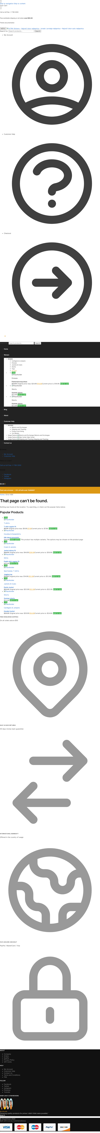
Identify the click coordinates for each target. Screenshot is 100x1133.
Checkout (7, 233)
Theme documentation (7, 23)
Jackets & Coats (10, 584)
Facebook (7, 474)
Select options (15, 540)
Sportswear (8, 571)
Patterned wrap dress (19, 382)
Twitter (6, 476)
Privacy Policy (9, 1060)
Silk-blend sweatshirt (11, 537)
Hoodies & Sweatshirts (12, 534)
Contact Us (8, 1073)
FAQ (5, 1077)
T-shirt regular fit (10, 527)
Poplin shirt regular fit (11, 561)
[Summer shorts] (56, 386)
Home (2, 495)
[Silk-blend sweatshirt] (52, 530)
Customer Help (9, 134)
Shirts (6, 558)
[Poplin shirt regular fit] (52, 554)
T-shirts (7, 523)
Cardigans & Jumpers (12, 608)
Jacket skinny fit (10, 550)
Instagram (7, 478)
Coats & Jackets (10, 547)
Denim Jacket (9, 587)
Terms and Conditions (12, 1075)
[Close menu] (1, 1)
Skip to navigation (6, 4)
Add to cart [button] (64, 384)
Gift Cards (8, 1062)
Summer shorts (17, 393)
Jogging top (8, 574)
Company (7, 1054)
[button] (3, 336)
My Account (8, 35)
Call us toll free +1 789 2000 (10, 465)
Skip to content (19, 4)
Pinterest (7, 1090)
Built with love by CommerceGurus (13, 1121)
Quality (6, 1058)
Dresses (15, 378)
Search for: (4, 31)
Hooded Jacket (9, 611)
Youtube (7, 1092)
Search (37, 31)
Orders (6, 1056)
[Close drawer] (1, 7)
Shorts (14, 389)
